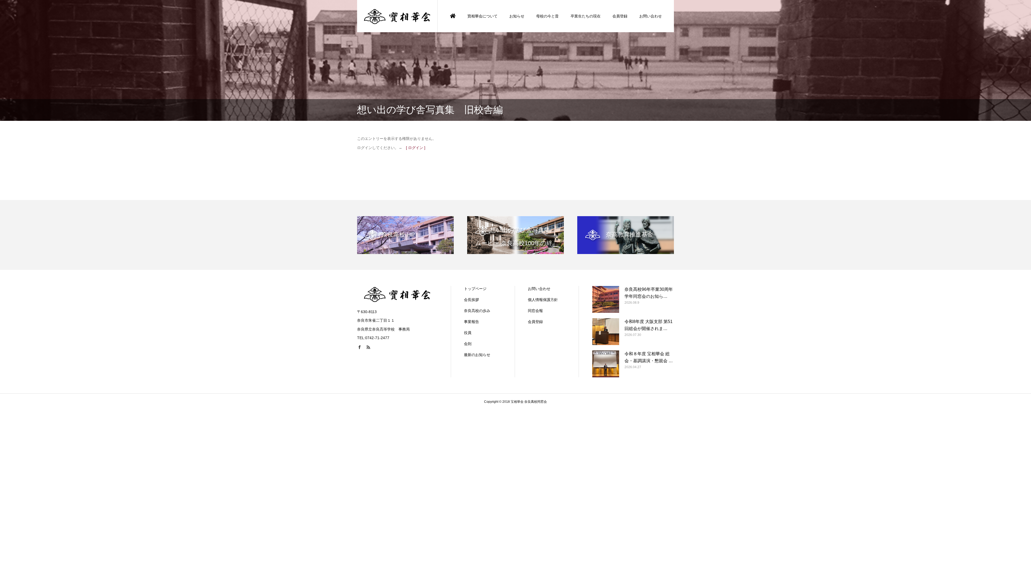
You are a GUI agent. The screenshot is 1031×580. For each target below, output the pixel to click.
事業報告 (471, 322)
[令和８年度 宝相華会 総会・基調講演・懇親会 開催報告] (605, 363)
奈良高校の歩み (477, 311)
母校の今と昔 (547, 16)
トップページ (475, 289)
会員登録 (619, 16)
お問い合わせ (650, 16)
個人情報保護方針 (543, 300)
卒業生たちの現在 (586, 16)
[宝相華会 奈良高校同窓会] (397, 16)
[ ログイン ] (415, 148)
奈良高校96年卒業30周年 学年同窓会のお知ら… (649, 293)
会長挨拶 (471, 300)
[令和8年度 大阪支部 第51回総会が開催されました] (605, 331)
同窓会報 (535, 311)
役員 (467, 333)
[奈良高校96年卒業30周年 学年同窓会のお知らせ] (605, 299)
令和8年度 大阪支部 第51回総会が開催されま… (649, 325)
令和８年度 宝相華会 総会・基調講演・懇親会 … (649, 357)
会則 (467, 344)
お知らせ (516, 16)
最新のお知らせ (477, 355)
